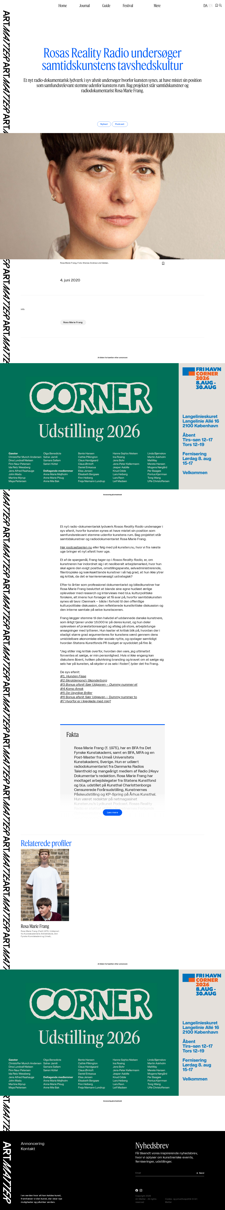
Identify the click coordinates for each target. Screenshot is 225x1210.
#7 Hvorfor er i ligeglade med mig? (85, 701)
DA (206, 5)
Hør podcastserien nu (76, 547)
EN (211, 5)
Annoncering (32, 1144)
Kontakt (28, 1149)
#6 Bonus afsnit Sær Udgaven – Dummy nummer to (98, 697)
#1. (73, 676)
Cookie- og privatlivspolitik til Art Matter (181, 1200)
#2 (83, 680)
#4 (71, 688)
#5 (76, 693)
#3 (99, 684)
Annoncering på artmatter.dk (112, 494)
